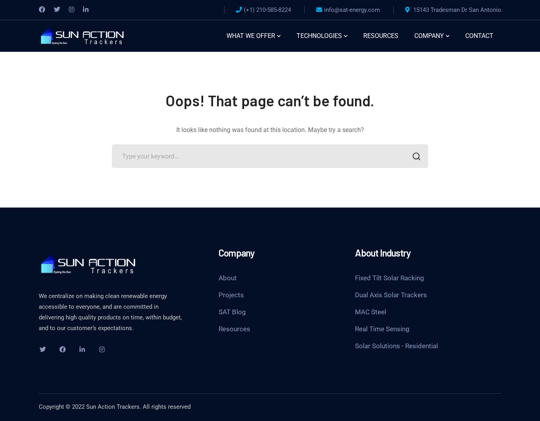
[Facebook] (42, 10)
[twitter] (43, 349)
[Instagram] (71, 10)
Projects (231, 295)
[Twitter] (57, 10)
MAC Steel (370, 312)
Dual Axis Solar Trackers (391, 295)
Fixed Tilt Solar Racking (389, 278)
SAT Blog (232, 312)
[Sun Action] (82, 35)
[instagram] (102, 349)
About (228, 278)
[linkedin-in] (82, 349)
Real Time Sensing (382, 329)
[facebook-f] (62, 349)
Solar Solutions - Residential (396, 346)
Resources (234, 329)
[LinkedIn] (86, 10)
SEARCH (416, 156)
